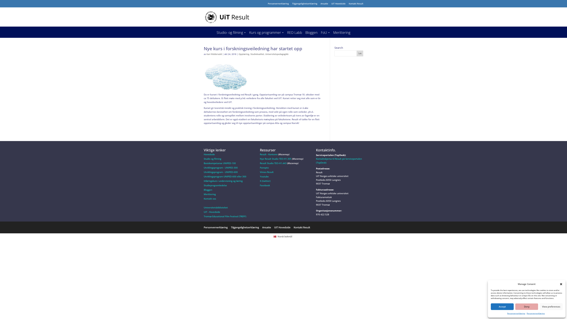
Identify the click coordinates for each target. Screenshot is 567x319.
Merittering (341, 33)
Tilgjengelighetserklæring (304, 4)
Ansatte (324, 4)
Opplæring (244, 54)
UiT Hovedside (338, 4)
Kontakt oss (210, 198)
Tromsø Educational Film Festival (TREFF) (225, 216)
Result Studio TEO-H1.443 (273, 163)
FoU (324, 33)
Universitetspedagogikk (277, 54)
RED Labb (294, 33)
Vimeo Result (267, 172)
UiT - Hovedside (212, 211)
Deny (526, 306)
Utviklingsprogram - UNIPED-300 (221, 167)
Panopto (264, 167)
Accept (502, 306)
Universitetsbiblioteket (216, 207)
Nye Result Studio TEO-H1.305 (275, 158)
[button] (561, 284)
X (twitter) (265, 180)
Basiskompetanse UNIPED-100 (220, 163)
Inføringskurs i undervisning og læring (223, 180)
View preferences (551, 306)
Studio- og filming (230, 33)
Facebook (265, 185)
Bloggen (311, 33)
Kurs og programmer (265, 33)
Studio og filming (212, 158)
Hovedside (209, 154)
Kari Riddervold (214, 54)
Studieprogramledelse (215, 185)
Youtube (264, 176)
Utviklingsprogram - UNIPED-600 (221, 172)
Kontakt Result (356, 4)
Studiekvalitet (257, 54)
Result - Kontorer (269, 154)
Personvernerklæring (516, 313)
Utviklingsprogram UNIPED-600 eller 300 (225, 176)
